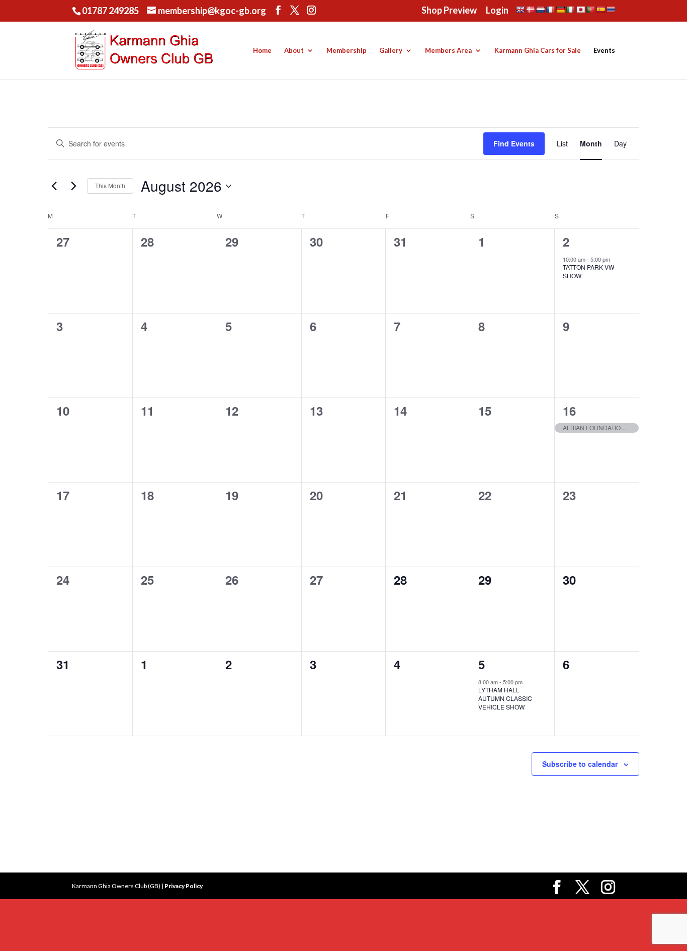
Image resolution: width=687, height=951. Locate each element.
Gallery (390, 50)
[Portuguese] (590, 10)
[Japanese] (580, 10)
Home (262, 50)
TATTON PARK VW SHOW (588, 271)
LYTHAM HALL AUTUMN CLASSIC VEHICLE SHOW (505, 697)
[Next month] (73, 186)
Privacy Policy (183, 886)
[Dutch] (540, 10)
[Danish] (530, 10)
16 (569, 410)
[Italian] (570, 10)
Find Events (514, 143)
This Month (110, 185)
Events (604, 50)
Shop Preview (449, 11)
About (294, 50)
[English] (520, 10)
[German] (560, 10)
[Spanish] (600, 10)
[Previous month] (54, 186)
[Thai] (610, 10)
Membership (346, 50)
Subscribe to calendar (580, 764)
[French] (550, 10)
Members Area (448, 50)
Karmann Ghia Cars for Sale (537, 50)
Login (497, 11)
